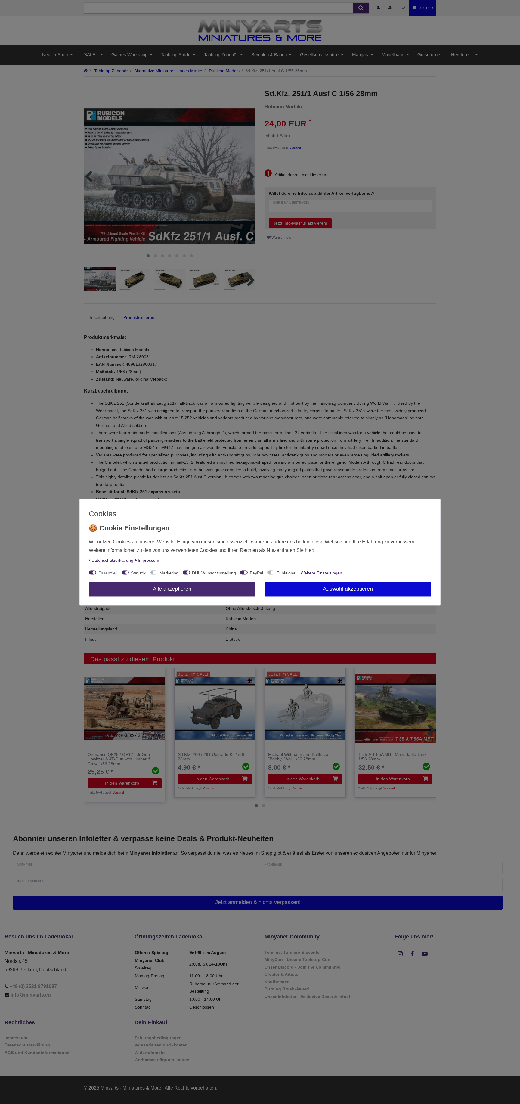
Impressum (148, 560)
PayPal (256, 573)
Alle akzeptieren (172, 589)
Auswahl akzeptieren (348, 589)
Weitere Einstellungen (321, 573)
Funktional (286, 573)
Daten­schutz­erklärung (112, 560)
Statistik (138, 573)
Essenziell (107, 573)
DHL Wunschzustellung (214, 573)
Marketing (168, 573)
